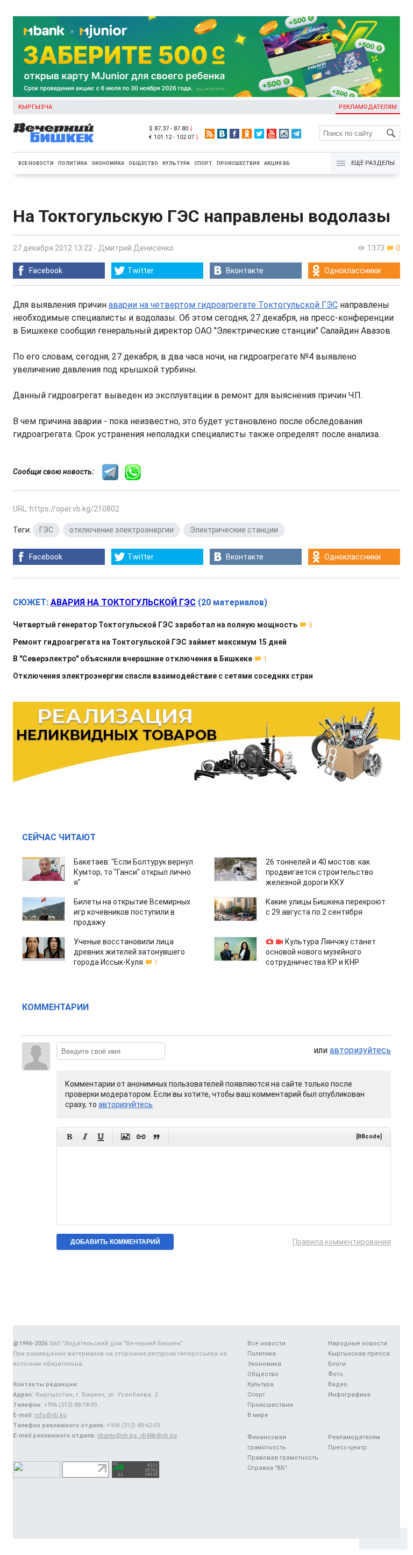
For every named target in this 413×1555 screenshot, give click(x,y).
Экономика (107, 163)
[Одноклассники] (247, 134)
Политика (72, 163)
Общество (143, 163)
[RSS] (210, 134)
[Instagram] (284, 134)
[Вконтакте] (222, 134)
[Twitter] (259, 134)
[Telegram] (296, 134)
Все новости (36, 163)
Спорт (203, 163)
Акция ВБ (277, 163)
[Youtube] (271, 134)
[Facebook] (234, 134)
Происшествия (238, 163)
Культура (176, 163)
